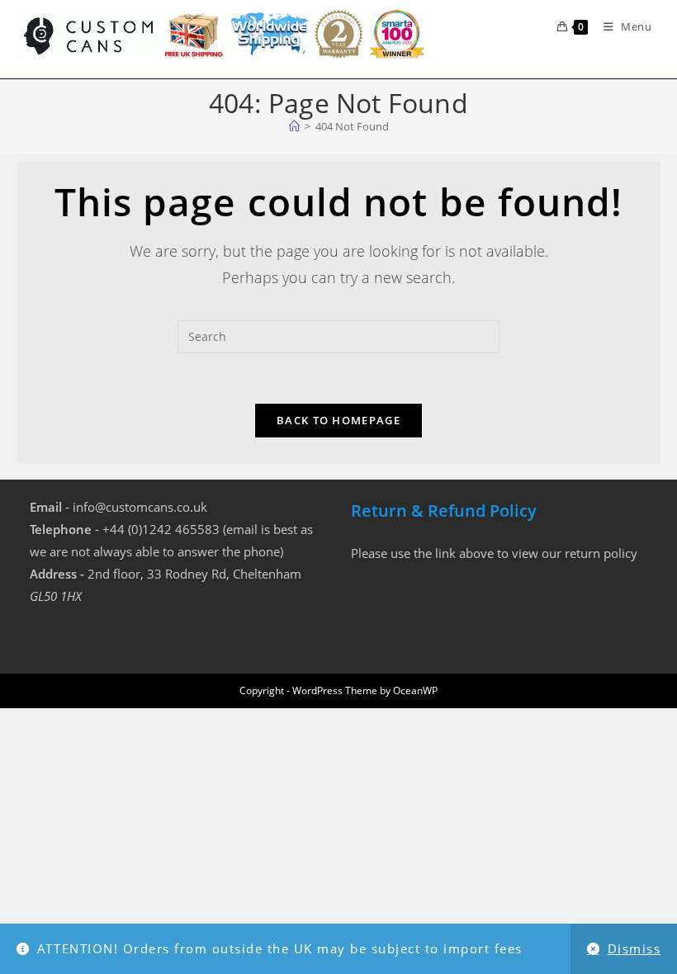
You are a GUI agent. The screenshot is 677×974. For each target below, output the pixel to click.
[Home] (294, 126)
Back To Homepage (338, 420)
